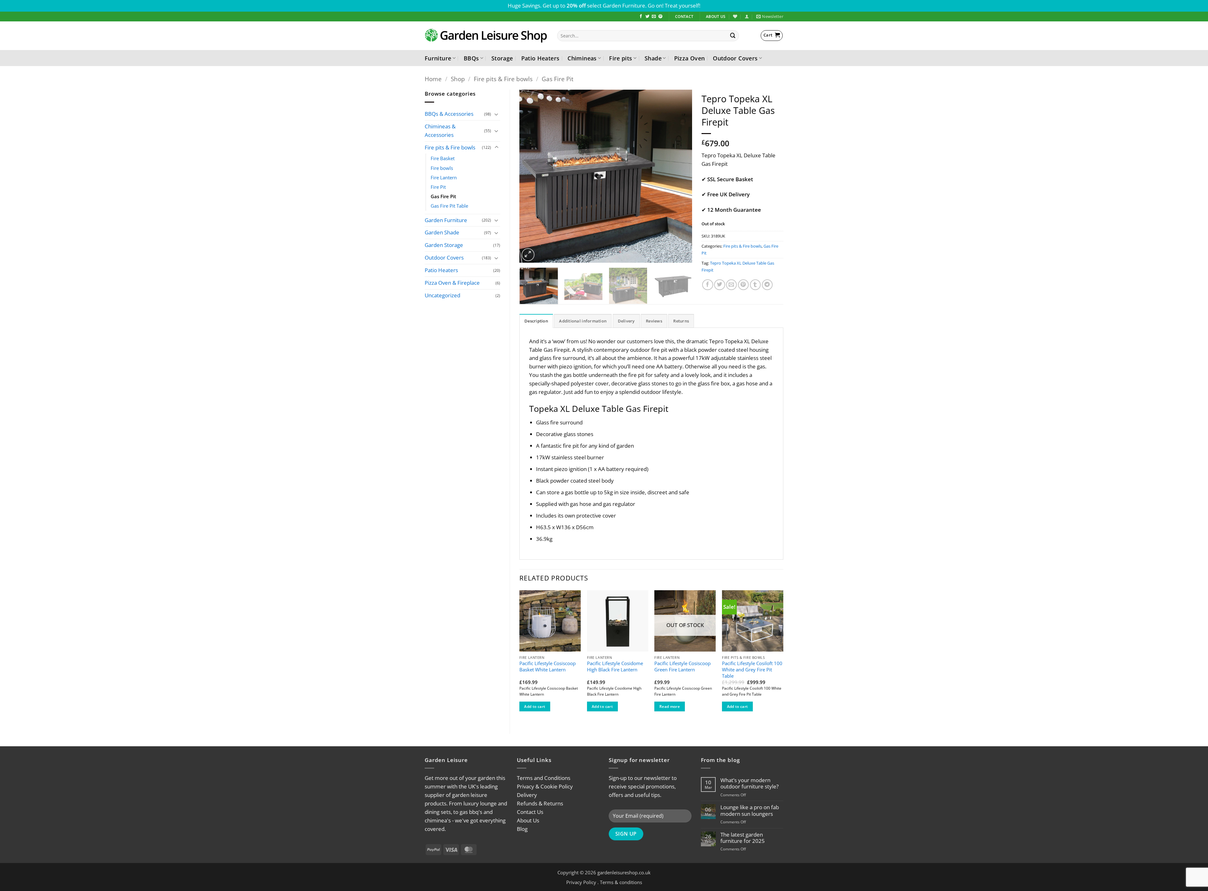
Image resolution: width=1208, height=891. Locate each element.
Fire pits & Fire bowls (503, 79)
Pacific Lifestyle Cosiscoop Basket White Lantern (547, 666)
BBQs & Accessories (449, 113)
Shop (458, 79)
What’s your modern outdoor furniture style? (749, 783)
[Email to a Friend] (731, 284)
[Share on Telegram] (767, 284)
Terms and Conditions (543, 778)
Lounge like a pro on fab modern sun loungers (749, 810)
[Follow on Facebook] (641, 16)
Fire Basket (443, 158)
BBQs (471, 58)
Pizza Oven (689, 58)
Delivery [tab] (626, 321)
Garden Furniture (446, 220)
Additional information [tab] (583, 321)
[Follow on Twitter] (648, 16)
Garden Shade (442, 232)
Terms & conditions (621, 882)
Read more (669, 706)
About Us (528, 820)
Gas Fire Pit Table (449, 206)
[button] (747, 16)
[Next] (680, 176)
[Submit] (733, 35)
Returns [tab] (681, 321)
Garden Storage (444, 245)
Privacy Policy (581, 882)
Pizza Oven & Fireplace (452, 282)
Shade (653, 58)
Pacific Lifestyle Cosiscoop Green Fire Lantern (682, 666)
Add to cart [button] (534, 706)
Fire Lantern (444, 177)
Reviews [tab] (654, 321)
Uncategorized (442, 295)
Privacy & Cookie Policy (545, 786)
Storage (502, 58)
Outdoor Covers (735, 58)
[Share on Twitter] (719, 284)
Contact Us (530, 811)
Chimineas (582, 58)
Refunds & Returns (540, 803)
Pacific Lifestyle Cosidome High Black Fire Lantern (615, 666)
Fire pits (620, 58)
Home (433, 79)
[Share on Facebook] (707, 284)
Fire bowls (442, 168)
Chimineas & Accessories (440, 130)
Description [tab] (536, 321)
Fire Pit (438, 187)
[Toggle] (496, 114)
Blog (522, 828)
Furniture (438, 58)
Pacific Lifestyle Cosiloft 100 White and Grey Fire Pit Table (752, 669)
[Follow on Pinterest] (660, 16)
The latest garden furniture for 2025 (742, 838)
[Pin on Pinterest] (743, 284)
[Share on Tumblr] (755, 284)
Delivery (527, 795)
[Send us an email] (654, 16)
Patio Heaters (540, 58)
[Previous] (530, 176)
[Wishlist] (735, 16)
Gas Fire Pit (557, 79)
